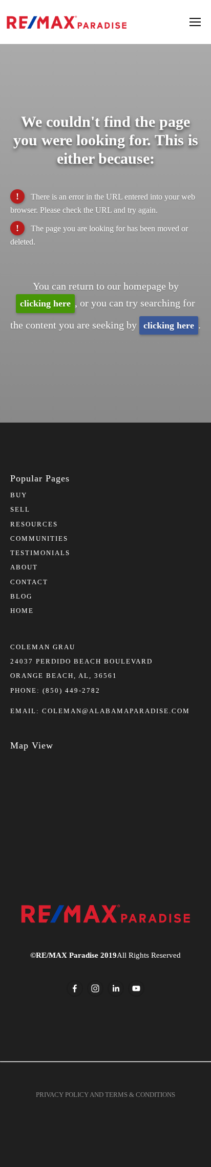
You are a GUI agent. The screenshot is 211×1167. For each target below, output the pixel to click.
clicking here (45, 303)
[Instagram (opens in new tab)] (95, 988)
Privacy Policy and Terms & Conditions (105, 1094)
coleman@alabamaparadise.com (116, 711)
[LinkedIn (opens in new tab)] (116, 988)
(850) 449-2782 (71, 690)
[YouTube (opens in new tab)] (136, 988)
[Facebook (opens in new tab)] (75, 988)
